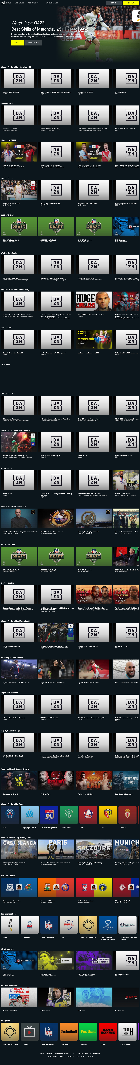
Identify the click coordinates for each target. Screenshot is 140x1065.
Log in (113, 3)
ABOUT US (80, 1056)
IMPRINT (96, 1053)
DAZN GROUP (52, 1056)
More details (52, 3)
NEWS (62, 1056)
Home (8, 3)
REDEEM (70, 1056)
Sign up (131, 3)
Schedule (19, 3)
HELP (42, 1053)
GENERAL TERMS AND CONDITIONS (61, 1053)
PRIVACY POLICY (84, 1053)
